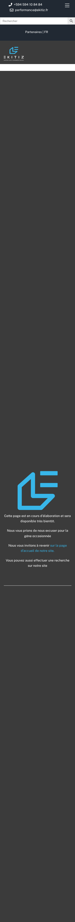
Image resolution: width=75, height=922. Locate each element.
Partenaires (33, 32)
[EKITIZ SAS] (14, 59)
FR (46, 32)
